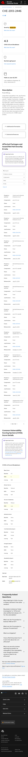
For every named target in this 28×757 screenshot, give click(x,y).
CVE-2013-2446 (18, 7)
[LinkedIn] (16, 694)
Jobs (16, 735)
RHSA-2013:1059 (16, 415)
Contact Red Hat (4, 738)
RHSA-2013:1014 (16, 278)
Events (2, 736)
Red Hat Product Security (8, 677)
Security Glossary (10, 663)
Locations (17, 736)
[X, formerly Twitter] (26, 694)
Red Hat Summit (4, 742)
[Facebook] (22, 694)
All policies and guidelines (6, 751)
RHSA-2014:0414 (16, 209)
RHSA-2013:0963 (17, 392)
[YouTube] (19, 694)
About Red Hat (4, 735)
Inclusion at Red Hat (5, 740)
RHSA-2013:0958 (17, 255)
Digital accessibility (19, 751)
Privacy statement (5, 749)
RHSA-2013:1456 (16, 369)
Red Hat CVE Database (7, 7)
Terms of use (17, 749)
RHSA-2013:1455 (16, 346)
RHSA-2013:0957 (17, 301)
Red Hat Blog (17, 738)
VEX (3, 15)
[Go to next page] (23, 424)
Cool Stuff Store (18, 740)
